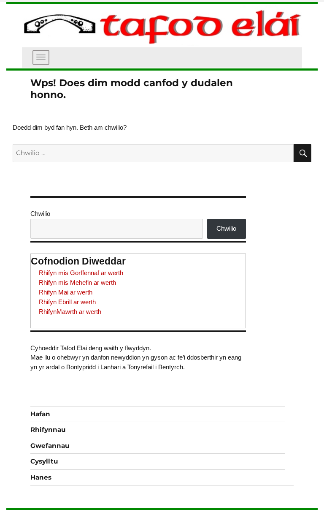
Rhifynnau (47, 429)
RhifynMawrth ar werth (70, 311)
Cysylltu (44, 461)
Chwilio (40, 213)
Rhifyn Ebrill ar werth (67, 301)
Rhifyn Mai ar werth (65, 292)
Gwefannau (49, 446)
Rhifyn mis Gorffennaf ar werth (81, 272)
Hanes (40, 477)
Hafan (40, 414)
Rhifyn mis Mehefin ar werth (77, 282)
